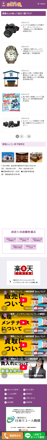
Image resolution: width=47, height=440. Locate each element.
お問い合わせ (30, 398)
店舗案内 (10, 398)
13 (29, 136)
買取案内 (29, 394)
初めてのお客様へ (13, 389)
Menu (42, 4)
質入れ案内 (30, 389)
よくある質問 (11, 394)
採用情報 (29, 402)
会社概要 (10, 402)
